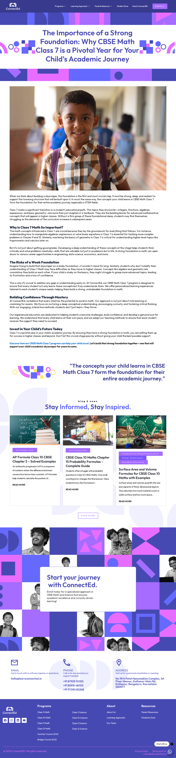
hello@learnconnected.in (26, 678)
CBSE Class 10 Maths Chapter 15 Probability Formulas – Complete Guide (87, 461)
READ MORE (19, 484)
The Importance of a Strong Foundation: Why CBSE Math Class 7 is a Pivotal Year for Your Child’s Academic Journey (87, 45)
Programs (59, 6)
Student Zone (122, 6)
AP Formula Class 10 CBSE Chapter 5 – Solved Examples (34, 459)
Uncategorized (25, 450)
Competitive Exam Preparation (140, 454)
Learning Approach (79, 6)
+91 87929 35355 (73, 681)
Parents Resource (102, 6)
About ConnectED (140, 6)
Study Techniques (132, 458)
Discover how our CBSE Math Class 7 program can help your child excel (49, 343)
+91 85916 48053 (73, 685)
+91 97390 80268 (73, 689)
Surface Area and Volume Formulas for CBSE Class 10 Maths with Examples (139, 473)
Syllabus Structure (133, 462)
